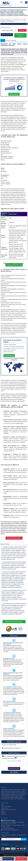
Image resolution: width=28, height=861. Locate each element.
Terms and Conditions (6, 808)
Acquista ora (22, 30)
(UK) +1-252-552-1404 (8, 829)
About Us (3, 814)
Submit (24, 840)
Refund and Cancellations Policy (8, 811)
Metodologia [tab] (13, 40)
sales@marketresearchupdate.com (11, 831)
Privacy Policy (4, 809)
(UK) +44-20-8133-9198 (10, 744)
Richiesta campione (14, 94)
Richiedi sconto (21, 858)
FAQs (2, 806)
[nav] (26, 2)
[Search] (21, 2)
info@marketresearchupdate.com (12, 748)
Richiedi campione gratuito (7, 34)
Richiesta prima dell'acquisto (21, 35)
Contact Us (3, 815)
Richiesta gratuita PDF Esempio (14, 265)
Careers (3, 812)
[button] (4, 760)
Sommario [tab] (8, 40)
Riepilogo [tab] (3, 40)
